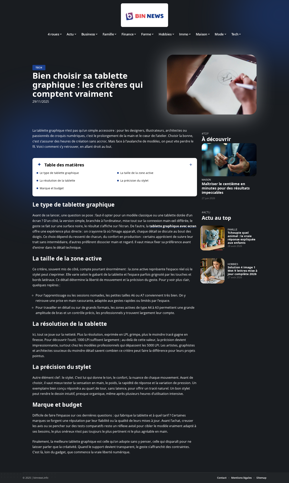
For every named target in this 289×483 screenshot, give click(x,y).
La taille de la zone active (136, 173)
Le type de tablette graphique (59, 173)
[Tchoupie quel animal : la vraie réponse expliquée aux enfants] (212, 238)
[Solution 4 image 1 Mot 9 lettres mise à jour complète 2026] (212, 271)
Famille (232, 229)
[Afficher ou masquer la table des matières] (138, 164)
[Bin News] (144, 15)
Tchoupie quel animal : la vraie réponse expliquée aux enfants (241, 238)
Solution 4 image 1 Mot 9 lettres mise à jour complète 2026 (242, 270)
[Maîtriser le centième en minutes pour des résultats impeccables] (229, 159)
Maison (206, 180)
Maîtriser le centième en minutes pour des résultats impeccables (226, 188)
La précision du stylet (134, 180)
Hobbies (233, 264)
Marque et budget (52, 188)
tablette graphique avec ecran (172, 226)
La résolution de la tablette (57, 180)
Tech (39, 67)
